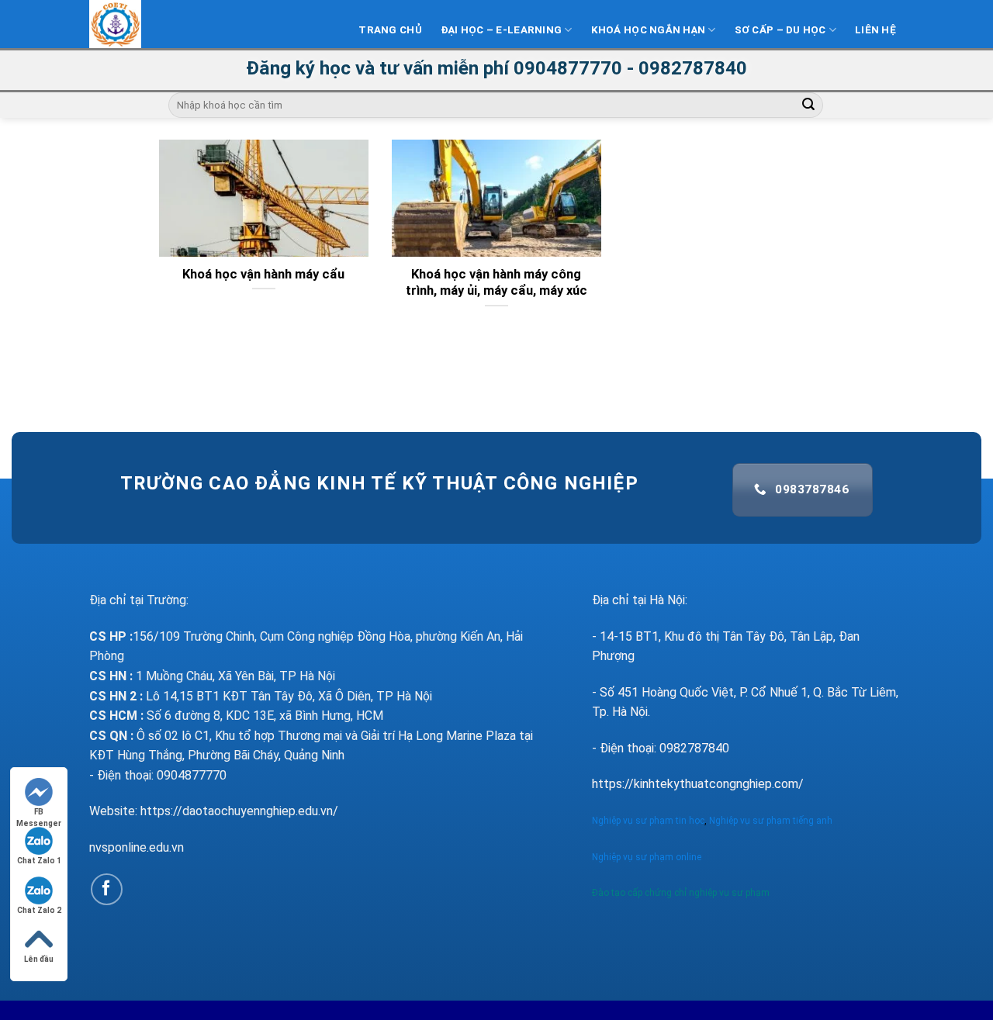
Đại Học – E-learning (501, 30)
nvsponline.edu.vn (136, 847)
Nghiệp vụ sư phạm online (646, 857)
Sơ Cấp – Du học (780, 30)
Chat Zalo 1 (39, 860)
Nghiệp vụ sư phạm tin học (648, 820)
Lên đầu (39, 959)
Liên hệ (875, 30)
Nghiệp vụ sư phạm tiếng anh (772, 820)
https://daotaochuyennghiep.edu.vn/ (239, 811)
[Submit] (808, 105)
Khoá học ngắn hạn (648, 30)
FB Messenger (38, 812)
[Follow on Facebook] (107, 889)
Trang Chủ (389, 30)
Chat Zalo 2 (39, 910)
